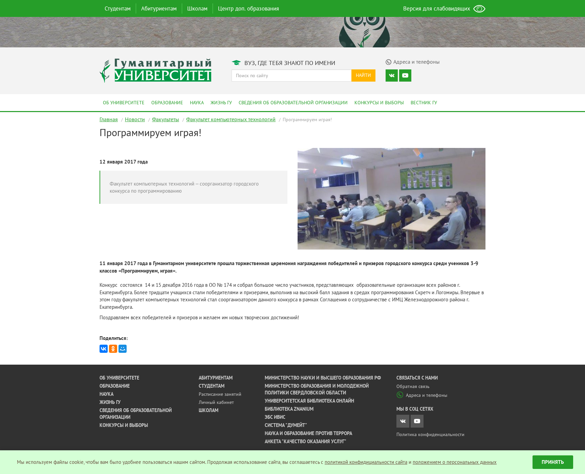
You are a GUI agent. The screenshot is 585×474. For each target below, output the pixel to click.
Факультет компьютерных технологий (231, 119)
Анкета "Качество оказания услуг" (305, 441)
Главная (109, 119)
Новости (135, 119)
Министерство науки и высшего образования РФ (323, 378)
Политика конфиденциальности (430, 434)
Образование (167, 103)
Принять (553, 462)
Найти (363, 75)
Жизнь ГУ (221, 103)
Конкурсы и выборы (379, 103)
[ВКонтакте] (104, 349)
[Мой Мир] (122, 349)
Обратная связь (413, 386)
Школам (197, 8)
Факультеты (165, 119)
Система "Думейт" (286, 425)
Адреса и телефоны (426, 395)
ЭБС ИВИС (275, 417)
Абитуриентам (159, 8)
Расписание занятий (220, 394)
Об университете (124, 103)
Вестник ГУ (424, 103)
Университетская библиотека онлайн (309, 401)
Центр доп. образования (248, 8)
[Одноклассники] (113, 349)
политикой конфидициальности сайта (366, 462)
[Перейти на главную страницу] (155, 70)
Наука (197, 103)
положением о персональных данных (455, 462)
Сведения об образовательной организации (293, 103)
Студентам (118, 8)
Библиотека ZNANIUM (289, 409)
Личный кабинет (216, 402)
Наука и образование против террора (308, 433)
